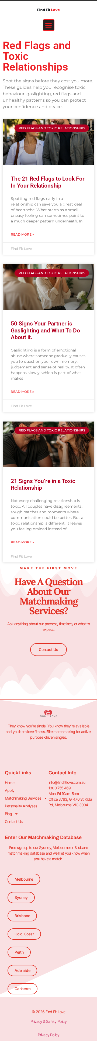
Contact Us (13, 821)
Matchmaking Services (23, 798)
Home (9, 782)
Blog (8, 813)
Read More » (22, 234)
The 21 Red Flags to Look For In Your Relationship (48, 182)
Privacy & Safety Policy (48, 1021)
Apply (9, 790)
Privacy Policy (49, 1034)
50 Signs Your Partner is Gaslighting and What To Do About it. (45, 330)
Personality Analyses (21, 806)
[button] (48, 25)
